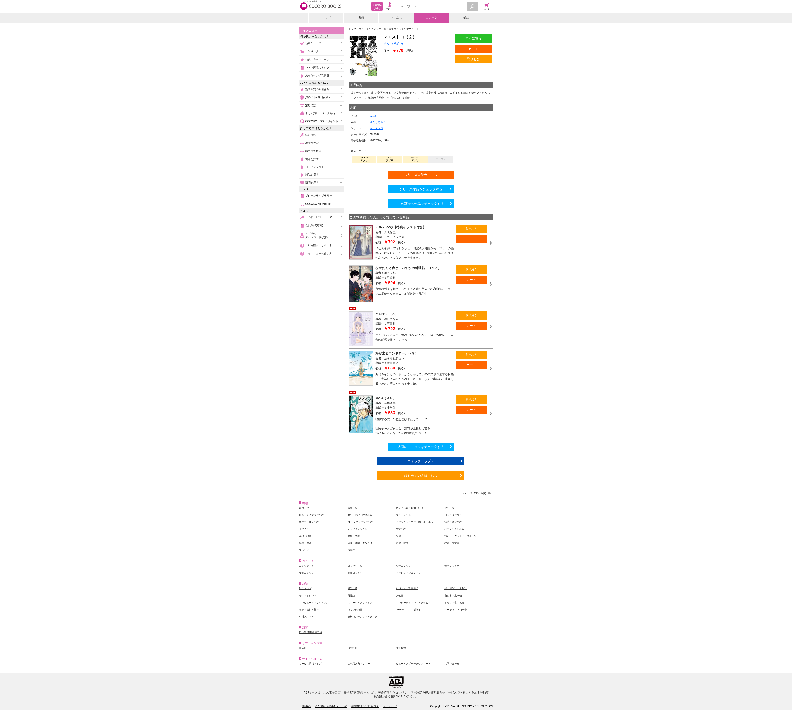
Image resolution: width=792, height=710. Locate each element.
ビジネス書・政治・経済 (409, 507)
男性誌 (351, 595)
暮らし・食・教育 (454, 602)
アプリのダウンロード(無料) (316, 235)
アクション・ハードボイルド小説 (414, 521)
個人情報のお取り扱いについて (331, 706)
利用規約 (306, 706)
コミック (431, 17)
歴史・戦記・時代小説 (360, 514)
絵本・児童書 (451, 543)
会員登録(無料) (314, 225)
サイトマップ (390, 706)
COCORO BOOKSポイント (321, 121)
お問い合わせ (451, 663)
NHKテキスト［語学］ (408, 609)
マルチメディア (307, 550)
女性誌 (399, 595)
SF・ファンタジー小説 (360, 521)
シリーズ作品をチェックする (420, 189)
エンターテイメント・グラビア (413, 602)
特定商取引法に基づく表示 (365, 706)
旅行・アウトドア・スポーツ (460, 536)
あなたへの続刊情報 (317, 75)
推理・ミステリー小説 (311, 514)
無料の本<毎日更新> (317, 97)
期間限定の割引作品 (317, 89)
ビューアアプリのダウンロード (413, 663)
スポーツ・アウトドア (360, 602)
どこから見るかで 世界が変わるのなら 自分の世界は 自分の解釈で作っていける (414, 337)
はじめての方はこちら (420, 475)
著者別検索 (312, 142)
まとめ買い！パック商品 (320, 113)
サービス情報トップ (310, 663)
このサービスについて (318, 217)
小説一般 (449, 507)
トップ (326, 17)
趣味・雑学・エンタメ (360, 543)
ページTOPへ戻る (475, 493)
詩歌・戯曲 (402, 543)
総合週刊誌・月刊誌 (455, 588)
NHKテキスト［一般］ (457, 609)
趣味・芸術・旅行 (309, 609)
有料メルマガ (306, 616)
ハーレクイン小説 (454, 528)
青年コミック (451, 565)
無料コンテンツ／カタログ (362, 616)
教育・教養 (354, 536)
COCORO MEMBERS (318, 203)
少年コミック (403, 565)
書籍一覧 (352, 507)
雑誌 (466, 17)
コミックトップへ (421, 461)
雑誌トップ (305, 588)
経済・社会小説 (453, 521)
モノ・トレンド (307, 595)
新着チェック (313, 43)
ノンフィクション (357, 528)
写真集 (351, 550)
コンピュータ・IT (454, 514)
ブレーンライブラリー (318, 195)
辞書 (398, 536)
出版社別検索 (313, 150)
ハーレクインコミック (408, 572)
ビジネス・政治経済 (407, 588)
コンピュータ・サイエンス (314, 602)
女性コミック (355, 572)
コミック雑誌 (355, 609)
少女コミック (306, 572)
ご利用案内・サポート (318, 245)
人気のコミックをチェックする (421, 447)
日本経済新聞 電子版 (310, 632)
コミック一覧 (355, 565)
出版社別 (352, 648)
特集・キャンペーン (317, 59)
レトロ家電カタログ (317, 67)
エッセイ (304, 528)
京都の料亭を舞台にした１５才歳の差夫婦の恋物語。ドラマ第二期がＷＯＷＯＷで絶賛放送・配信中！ (414, 291)
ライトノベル (403, 514)
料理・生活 (305, 543)
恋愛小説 (401, 528)
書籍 (361, 17)
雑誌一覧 (352, 588)
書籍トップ (305, 507)
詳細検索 (310, 134)
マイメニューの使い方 (318, 253)
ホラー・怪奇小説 (309, 521)
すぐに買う (473, 38)
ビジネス (396, 17)
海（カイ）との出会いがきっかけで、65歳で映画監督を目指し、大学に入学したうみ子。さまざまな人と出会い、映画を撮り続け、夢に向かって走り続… (414, 379)
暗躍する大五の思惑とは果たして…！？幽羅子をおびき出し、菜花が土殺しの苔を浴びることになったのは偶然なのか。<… (402, 426)
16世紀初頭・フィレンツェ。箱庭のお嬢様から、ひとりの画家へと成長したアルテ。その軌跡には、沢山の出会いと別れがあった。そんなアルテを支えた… (414, 253)
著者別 (302, 648)
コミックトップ (307, 565)
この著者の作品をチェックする (421, 203)
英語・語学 (305, 536)
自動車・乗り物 (453, 595)
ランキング (312, 51)
